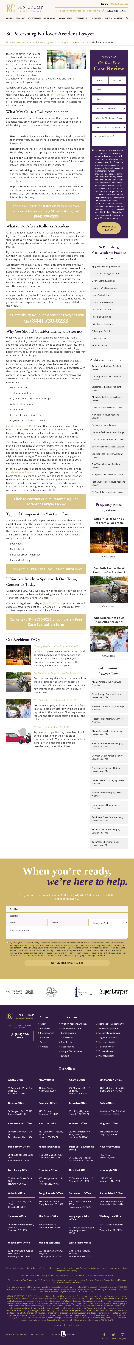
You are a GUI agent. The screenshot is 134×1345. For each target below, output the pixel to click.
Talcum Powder (106, 1046)
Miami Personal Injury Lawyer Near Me (106, 683)
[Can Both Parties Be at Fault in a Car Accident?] (18, 682)
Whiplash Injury (99, 345)
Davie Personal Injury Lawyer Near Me (106, 807)
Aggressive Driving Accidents (106, 266)
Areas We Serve (65, 18)
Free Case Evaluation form (51, 569)
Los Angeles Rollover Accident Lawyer (106, 378)
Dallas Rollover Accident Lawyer (107, 407)
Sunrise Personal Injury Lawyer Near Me (107, 794)
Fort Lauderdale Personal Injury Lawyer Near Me (107, 745)
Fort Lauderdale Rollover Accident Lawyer (108, 483)
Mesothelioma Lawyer (109, 1033)
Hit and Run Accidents (102, 302)
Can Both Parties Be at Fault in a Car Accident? (56, 673)
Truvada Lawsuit (106, 1051)
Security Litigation (107, 1042)
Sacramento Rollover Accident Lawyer (106, 388)
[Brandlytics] (69, 1334)
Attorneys (45, 1028)
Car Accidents (83, 42)
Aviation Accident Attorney (74, 1023)
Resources (96, 18)
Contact (118, 18)
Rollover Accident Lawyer (104, 425)
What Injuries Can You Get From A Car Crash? (56, 646)
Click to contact (27, 499)
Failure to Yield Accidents (104, 288)
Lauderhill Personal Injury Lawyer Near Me (108, 782)
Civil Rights (66, 1042)
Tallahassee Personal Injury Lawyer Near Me (105, 843)
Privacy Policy (57, 1325)
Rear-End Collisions (101, 316)
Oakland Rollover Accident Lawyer (108, 439)
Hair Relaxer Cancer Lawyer (111, 1023)
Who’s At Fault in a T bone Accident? (51, 727)
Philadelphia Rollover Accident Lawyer (106, 399)
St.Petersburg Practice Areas (41, 18)
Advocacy (20, 18)
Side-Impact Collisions (102, 331)
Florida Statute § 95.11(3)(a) (21, 426)
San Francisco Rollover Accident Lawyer (107, 455)
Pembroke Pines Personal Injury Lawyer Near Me (108, 819)
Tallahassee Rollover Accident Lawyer (106, 368)
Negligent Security (107, 1037)
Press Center (81, 18)
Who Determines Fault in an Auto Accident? (55, 700)
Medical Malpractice (108, 1028)
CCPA (68, 1325)
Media (107, 18)
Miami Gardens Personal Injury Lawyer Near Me (107, 733)
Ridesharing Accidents (102, 324)
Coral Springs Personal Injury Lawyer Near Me (106, 696)
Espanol (105, 3)
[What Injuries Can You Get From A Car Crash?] (18, 655)
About (9, 18)
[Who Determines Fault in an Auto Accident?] (18, 708)
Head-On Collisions (101, 295)
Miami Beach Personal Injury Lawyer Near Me (106, 831)
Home (9, 42)
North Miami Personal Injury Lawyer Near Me (106, 770)
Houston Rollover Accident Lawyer (108, 432)
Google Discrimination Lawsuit (72, 1053)
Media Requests (119, 3)
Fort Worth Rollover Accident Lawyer (106, 466)
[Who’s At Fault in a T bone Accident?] (18, 735)
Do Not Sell (77, 1325)
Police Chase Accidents (103, 309)
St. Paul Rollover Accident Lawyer (108, 492)
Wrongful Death (106, 1055)
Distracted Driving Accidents (105, 273)
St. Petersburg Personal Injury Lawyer (53, 42)
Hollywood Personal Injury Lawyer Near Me (108, 708)
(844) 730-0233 (115, 11)
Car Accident (67, 1037)
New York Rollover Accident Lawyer (105, 416)
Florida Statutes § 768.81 (20, 472)
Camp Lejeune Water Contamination (71, 1030)
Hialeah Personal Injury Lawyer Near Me (107, 720)
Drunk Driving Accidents (104, 280)
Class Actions (67, 1046)
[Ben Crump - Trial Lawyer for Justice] (24, 8)
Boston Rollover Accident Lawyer (108, 446)
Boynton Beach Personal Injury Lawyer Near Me (107, 757)
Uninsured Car (99, 338)
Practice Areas (47, 1033)
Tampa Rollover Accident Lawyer (108, 474)
